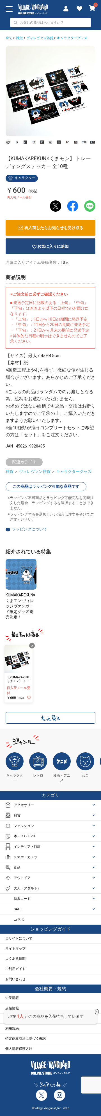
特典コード (22, 899)
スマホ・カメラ (25, 857)
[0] (92, 8)
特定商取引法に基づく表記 (25, 1039)
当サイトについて (18, 938)
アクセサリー (24, 805)
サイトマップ (15, 948)
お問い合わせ (15, 979)
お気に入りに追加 (53, 246)
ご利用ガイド (15, 969)
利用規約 (12, 1028)
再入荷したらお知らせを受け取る (53, 227)
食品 (17, 867)
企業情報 (12, 998)
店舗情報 (12, 1008)
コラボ (19, 920)
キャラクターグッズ (72, 38)
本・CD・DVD (24, 836)
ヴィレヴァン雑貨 (39, 38)
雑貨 (19, 38)
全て (9, 38)
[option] (50, 91)
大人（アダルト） (27, 888)
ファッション (24, 826)
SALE (18, 909)
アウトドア (22, 878)
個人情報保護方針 (18, 1049)
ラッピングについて (29, 529)
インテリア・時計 (27, 847)
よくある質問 (15, 959)
